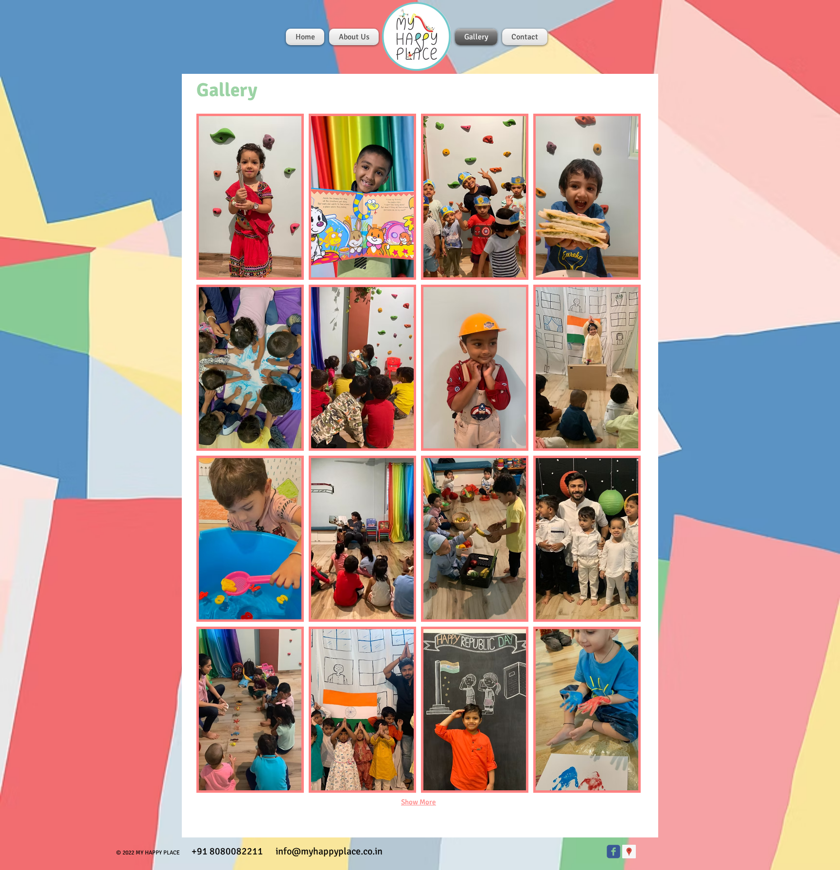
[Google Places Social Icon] (629, 851)
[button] (250, 197)
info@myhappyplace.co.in (329, 851)
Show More (418, 802)
